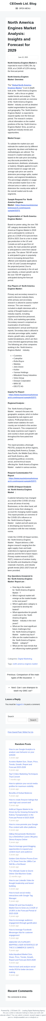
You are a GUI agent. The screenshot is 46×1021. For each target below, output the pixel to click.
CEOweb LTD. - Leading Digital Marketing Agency (28, 1010)
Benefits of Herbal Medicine (20, 793)
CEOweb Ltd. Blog (23, 3)
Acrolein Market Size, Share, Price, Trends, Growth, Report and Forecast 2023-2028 (23, 764)
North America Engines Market (25, 664)
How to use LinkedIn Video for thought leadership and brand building (21, 883)
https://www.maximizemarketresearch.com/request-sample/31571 (23, 208)
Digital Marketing (25, 659)
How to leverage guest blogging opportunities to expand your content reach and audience (22, 849)
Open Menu (25, 8)
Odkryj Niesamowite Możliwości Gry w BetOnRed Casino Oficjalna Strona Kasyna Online (23, 837)
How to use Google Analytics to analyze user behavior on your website (22, 752)
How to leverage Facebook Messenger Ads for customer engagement (21, 932)
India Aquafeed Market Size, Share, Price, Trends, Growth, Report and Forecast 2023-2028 (22, 957)
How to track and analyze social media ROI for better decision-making (22, 969)
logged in (20, 704)
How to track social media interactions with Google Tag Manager (21, 895)
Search (11, 716)
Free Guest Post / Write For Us (20, 732)
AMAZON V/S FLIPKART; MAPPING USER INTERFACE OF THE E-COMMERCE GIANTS (23, 945)
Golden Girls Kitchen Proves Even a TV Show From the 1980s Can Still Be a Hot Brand (23, 861)
